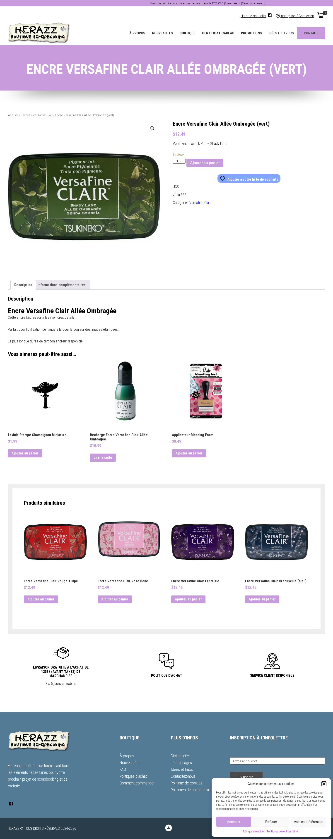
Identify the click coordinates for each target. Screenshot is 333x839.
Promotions (251, 33)
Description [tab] (23, 285)
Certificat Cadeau (218, 33)
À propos (137, 33)
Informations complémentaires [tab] (62, 285)
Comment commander (137, 783)
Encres (25, 115)
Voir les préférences (308, 822)
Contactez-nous (183, 776)
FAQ (123, 769)
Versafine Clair (43, 115)
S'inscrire (246, 777)
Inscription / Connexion (297, 16)
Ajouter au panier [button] (25, 453)
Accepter (233, 822)
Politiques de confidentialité (282, 831)
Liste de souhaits (253, 16)
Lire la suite (103, 457)
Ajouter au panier (205, 163)
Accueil (13, 115)
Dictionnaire (180, 755)
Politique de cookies (254, 831)
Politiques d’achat (133, 776)
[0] (320, 15)
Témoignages (181, 762)
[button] (324, 784)
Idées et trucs (281, 33)
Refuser (271, 822)
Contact (311, 33)
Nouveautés (162, 33)
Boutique (187, 33)
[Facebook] (270, 15)
